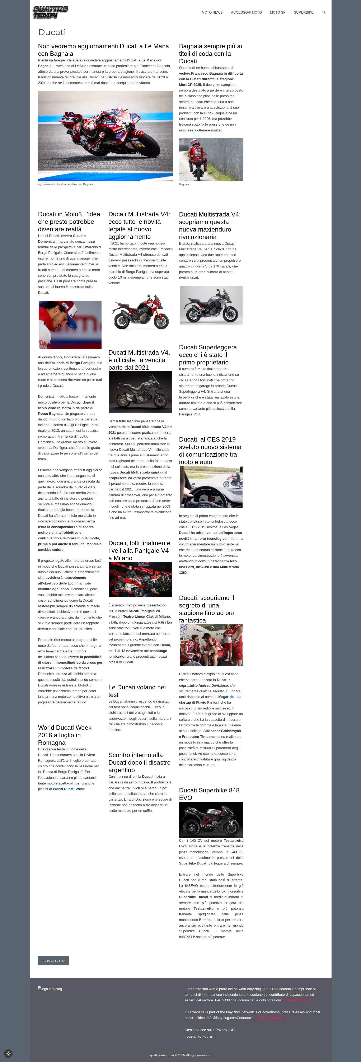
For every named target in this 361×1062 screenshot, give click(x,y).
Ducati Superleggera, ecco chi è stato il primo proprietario (209, 355)
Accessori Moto (246, 12)
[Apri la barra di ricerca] (323, 12)
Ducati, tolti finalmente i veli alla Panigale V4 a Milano (139, 551)
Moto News (212, 12)
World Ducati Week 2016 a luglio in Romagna (65, 735)
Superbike (304, 12)
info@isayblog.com (298, 1000)
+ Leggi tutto (53, 960)
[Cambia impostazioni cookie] (8, 1053)
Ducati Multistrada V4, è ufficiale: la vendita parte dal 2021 (139, 360)
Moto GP (278, 12)
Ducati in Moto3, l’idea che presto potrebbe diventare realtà (69, 222)
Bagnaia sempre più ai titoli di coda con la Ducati (210, 54)
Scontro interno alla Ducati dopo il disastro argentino (139, 762)
